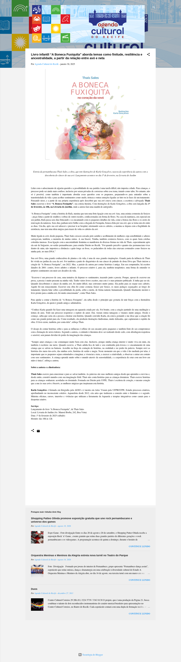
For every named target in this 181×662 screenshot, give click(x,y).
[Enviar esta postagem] (38, 431)
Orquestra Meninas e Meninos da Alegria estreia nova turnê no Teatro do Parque (79, 555)
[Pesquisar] (154, 7)
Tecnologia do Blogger (92, 654)
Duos (34, 589)
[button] (148, 55)
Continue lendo (139, 546)
